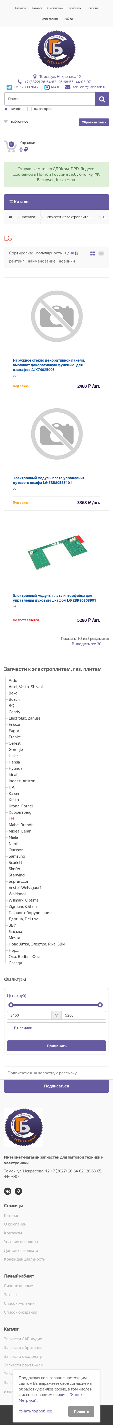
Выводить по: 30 (87, 644)
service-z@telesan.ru (89, 87)
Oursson (16, 850)
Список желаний (19, 1303)
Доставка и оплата (21, 1250)
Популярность (49, 253)
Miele (13, 837)
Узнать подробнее (35, 1411)
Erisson (15, 724)
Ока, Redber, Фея (24, 956)
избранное (19, 121)
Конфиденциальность (24, 1259)
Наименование (41, 261)
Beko (13, 693)
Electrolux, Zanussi (25, 718)
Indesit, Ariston (22, 781)
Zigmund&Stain (23, 906)
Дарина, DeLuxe (23, 919)
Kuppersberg (20, 812)
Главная (20, 8)
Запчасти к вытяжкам (23, 1365)
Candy (14, 712)
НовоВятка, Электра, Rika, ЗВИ (37, 944)
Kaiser (14, 793)
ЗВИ (13, 925)
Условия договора (21, 1241)
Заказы (10, 1294)
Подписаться (56, 1086)
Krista (14, 799)
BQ (11, 705)
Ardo (13, 680)
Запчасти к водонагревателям (25, 1356)
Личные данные (18, 1286)
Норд (14, 950)
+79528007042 (25, 87)
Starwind (17, 875)
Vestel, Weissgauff (25, 887)
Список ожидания (20, 1312)
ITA (11, 787)
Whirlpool (17, 894)
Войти (68, 19)
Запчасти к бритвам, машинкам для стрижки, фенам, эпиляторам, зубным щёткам (25, 1347)
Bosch (14, 699)
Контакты (75, 8)
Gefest (15, 743)
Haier (13, 756)
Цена (69, 253)
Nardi (13, 843)
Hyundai (16, 768)
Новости (92, 8)
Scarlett (15, 862)
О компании (55, 8)
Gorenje (16, 749)
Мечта (14, 938)
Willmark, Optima (24, 900)
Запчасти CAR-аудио (23, 1339)
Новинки (67, 261)
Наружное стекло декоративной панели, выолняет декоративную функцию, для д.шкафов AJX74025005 (49, 365)
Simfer (14, 869)
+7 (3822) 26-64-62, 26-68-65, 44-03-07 (57, 82)
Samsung (17, 856)
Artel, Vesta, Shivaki (26, 687)
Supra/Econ (19, 881)
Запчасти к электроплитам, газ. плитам (71, 217)
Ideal (13, 774)
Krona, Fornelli (21, 806)
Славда (15, 963)
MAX (55, 87)
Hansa (14, 762)
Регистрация (49, 19)
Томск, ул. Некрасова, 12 (60, 77)
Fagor (14, 730)
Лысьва (15, 931)
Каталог (37, 8)
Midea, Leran (20, 831)
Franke (15, 737)
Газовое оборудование (30, 912)
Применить (56, 1046)
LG (105, 217)
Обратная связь (94, 122)
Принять (81, 1411)
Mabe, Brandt (21, 825)
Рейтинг (16, 261)
